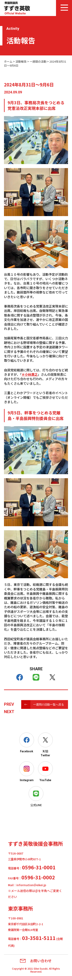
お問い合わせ (41, 961)
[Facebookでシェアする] (19, 677)
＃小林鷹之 (30, 374)
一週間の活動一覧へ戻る (48, 704)
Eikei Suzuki (41, 968)
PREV (9, 704)
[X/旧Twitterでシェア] (52, 677)
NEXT (9, 711)
